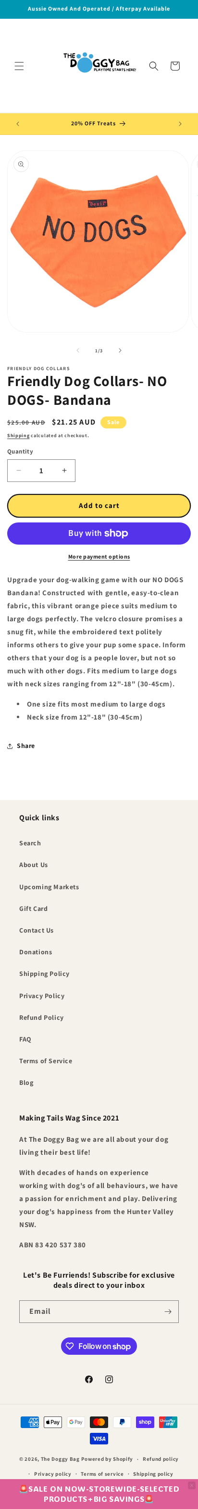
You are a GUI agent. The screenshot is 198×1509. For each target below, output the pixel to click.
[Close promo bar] (192, 1485)
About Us (33, 864)
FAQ (25, 1039)
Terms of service (102, 1473)
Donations (35, 952)
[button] (19, 66)
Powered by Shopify (107, 1459)
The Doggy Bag (61, 1459)
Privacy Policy (41, 995)
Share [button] (26, 745)
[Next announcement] (180, 123)
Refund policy (161, 1459)
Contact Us (36, 930)
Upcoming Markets (49, 886)
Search (30, 843)
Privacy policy (53, 1473)
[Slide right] (120, 350)
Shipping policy (153, 1473)
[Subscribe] (167, 1311)
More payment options (99, 556)
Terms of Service (46, 1060)
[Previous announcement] (17, 123)
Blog (26, 1082)
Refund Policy (41, 1017)
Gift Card (33, 908)
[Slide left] (77, 350)
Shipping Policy (44, 973)
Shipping (18, 435)
